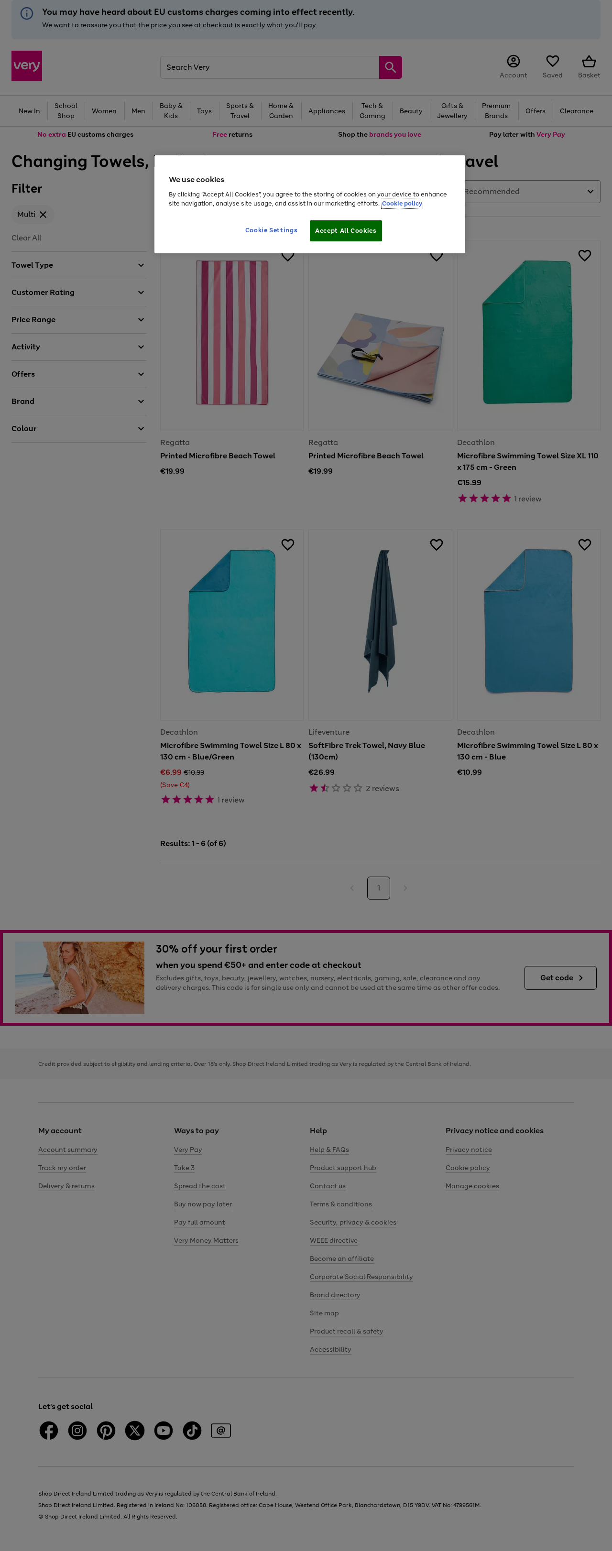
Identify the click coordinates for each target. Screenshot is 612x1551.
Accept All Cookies (346, 230)
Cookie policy (402, 203)
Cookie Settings (271, 230)
